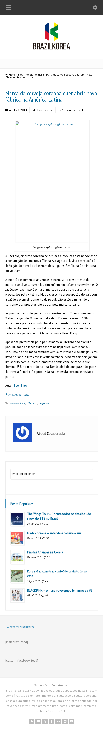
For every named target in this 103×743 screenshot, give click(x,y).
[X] (45, 721)
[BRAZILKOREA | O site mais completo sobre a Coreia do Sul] (51, 48)
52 (48, 557)
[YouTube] (71, 721)
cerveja (14, 403)
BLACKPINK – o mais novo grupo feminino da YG (59, 591)
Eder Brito (20, 386)
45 (46, 581)
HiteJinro (31, 403)
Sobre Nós (41, 685)
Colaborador (45, 110)
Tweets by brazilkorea (20, 627)
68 (47, 538)
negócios (43, 403)
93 (47, 523)
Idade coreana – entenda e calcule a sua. (54, 533)
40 (46, 595)
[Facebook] (51, 721)
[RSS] (31, 721)
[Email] (38, 721)
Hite (22, 403)
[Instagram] (65, 721)
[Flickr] (58, 721)
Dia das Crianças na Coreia (45, 552)
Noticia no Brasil (72, 110)
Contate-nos (60, 685)
